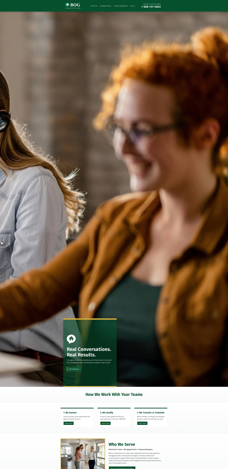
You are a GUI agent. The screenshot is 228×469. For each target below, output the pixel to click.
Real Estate (94, 6)
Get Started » (74, 369)
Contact (132, 6)
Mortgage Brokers (105, 6)
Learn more (68, 423)
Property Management (121, 6)
